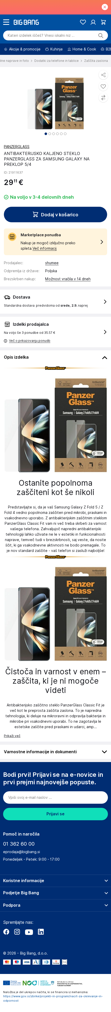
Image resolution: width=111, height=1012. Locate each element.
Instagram (17, 932)
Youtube (29, 932)
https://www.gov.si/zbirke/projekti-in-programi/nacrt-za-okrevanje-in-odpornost (53, 998)
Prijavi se (55, 813)
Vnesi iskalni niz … (41, 35)
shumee (52, 263)
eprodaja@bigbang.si (21, 852)
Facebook (6, 932)
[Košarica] (103, 22)
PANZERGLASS (16, 147)
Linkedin (41, 932)
